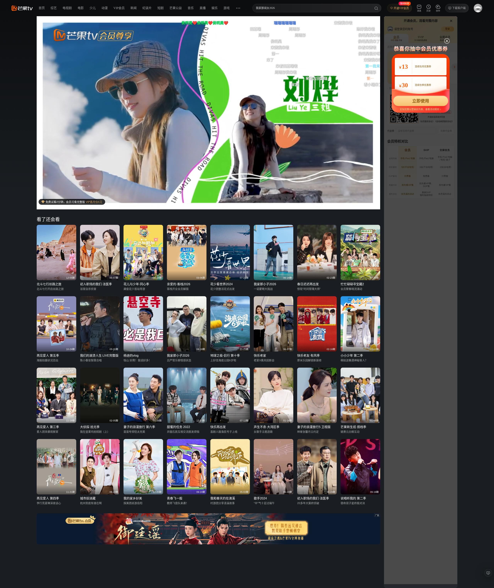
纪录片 (147, 8)
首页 (42, 8)
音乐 (191, 8)
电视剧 (67, 8)
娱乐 (214, 8)
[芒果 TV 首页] (22, 8)
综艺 (54, 8)
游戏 (226, 8)
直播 (203, 8)
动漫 (105, 8)
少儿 (93, 8)
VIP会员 (119, 8)
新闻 (133, 8)
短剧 (160, 8)
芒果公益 (175, 8)
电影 (81, 8)
